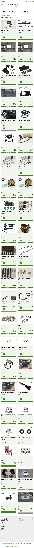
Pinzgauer (18, 4)
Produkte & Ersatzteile (3, 4)
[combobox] (32, 1)
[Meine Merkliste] (30, 1)
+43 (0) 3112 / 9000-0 (5, 521)
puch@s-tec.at (3, 522)
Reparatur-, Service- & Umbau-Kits (11, 4)
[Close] (33, 543)
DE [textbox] (32, 1)
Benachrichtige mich (2, 126)
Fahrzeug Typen (3, 526)
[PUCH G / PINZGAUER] (4, 1)
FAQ (1, 527)
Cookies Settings (8, 546)
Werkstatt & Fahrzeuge (4, 525)
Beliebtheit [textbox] (6, 17)
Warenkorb (2, 529)
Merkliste (2, 528)
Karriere (2, 539)
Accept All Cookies (14, 546)
